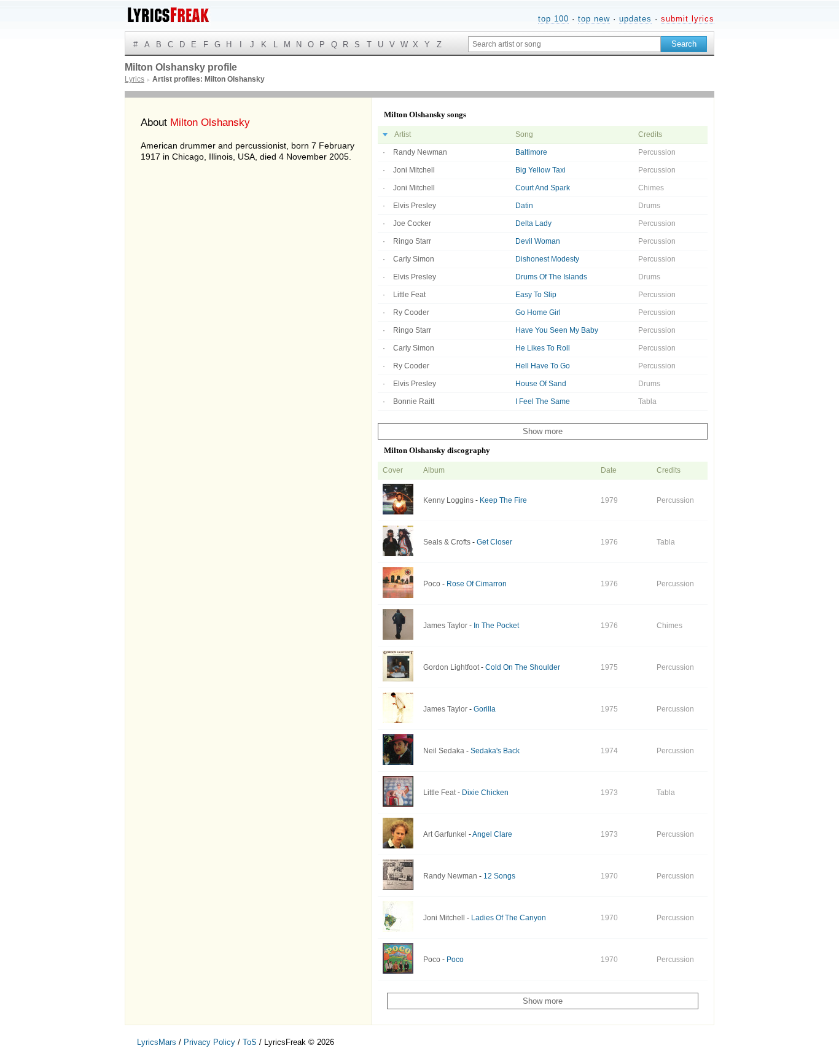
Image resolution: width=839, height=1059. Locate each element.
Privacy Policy (209, 1042)
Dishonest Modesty (547, 259)
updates (635, 18)
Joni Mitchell (414, 170)
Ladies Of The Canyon (508, 918)
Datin (524, 205)
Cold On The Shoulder (522, 667)
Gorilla (485, 709)
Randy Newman (420, 152)
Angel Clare (492, 834)
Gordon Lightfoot (451, 667)
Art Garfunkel (445, 834)
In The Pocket (496, 625)
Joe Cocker (412, 223)
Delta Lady (533, 223)
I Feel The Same (542, 401)
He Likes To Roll (542, 348)
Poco (431, 584)
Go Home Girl (538, 312)
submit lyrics (687, 18)
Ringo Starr (412, 241)
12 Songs (499, 876)
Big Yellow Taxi (540, 170)
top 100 (553, 18)
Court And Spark (542, 188)
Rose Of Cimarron (477, 584)
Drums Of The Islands (551, 277)
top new (594, 18)
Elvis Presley (414, 205)
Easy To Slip (535, 294)
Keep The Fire (503, 500)
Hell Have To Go (542, 366)
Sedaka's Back (495, 751)
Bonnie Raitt (413, 401)
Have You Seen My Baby (556, 330)
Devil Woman (537, 241)
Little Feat (409, 294)
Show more (543, 431)
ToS (250, 1042)
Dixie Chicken (485, 792)
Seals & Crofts (446, 542)
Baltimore (531, 152)
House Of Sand (540, 383)
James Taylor (445, 625)
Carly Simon (413, 259)
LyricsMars (156, 1042)
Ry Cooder (411, 312)
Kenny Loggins (448, 500)
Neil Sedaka (443, 751)
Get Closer (494, 542)
